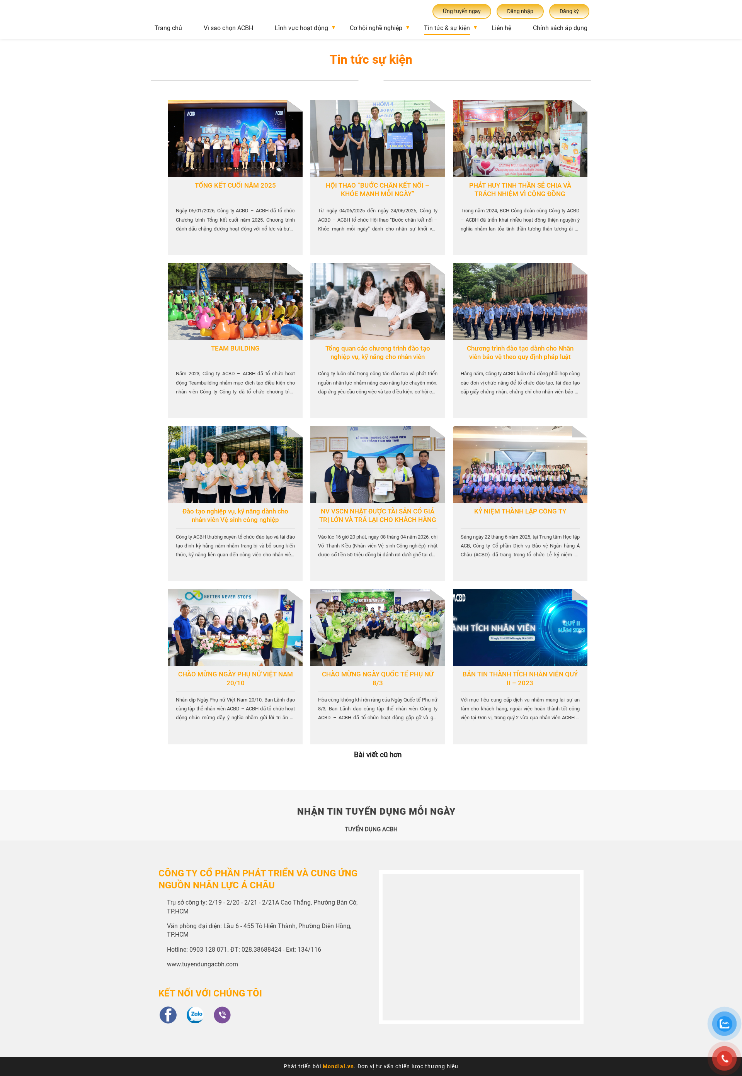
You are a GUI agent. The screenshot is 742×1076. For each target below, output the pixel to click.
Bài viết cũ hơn (378, 754)
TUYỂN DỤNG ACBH (371, 829)
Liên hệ (501, 28)
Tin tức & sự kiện (447, 28)
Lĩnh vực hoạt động (301, 28)
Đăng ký (569, 11)
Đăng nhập (520, 11)
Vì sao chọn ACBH (228, 28)
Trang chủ (168, 28)
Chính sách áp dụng (560, 28)
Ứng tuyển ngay (462, 11)
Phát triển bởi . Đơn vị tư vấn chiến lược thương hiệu (371, 1066)
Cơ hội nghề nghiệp (376, 28)
